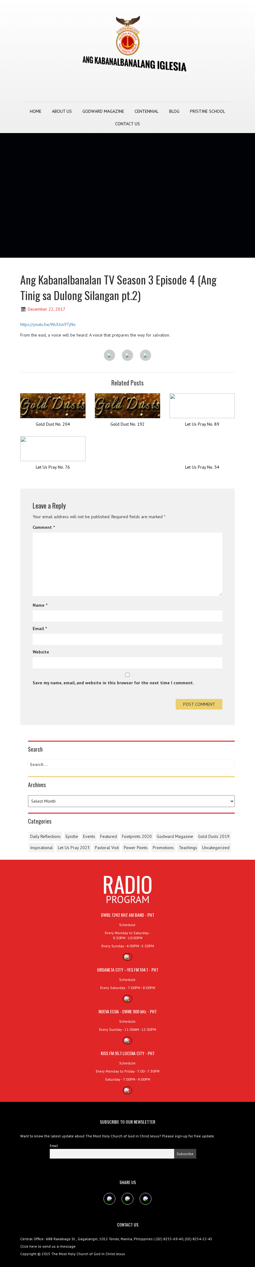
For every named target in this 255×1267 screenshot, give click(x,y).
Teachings (188, 847)
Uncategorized (216, 847)
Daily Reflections (45, 836)
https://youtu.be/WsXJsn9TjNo (48, 324)
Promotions (163, 847)
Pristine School (207, 111)
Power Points (136, 847)
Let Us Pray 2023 (74, 847)
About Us (62, 111)
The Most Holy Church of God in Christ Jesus (88, 1253)
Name (40, 605)
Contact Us (127, 124)
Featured (108, 836)
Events (89, 836)
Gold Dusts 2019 (214, 836)
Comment (44, 527)
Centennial (147, 111)
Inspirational (41, 847)
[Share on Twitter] (127, 355)
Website (41, 652)
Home (35, 111)
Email (40, 628)
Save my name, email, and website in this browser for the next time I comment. (113, 683)
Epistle (72, 836)
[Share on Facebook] (109, 355)
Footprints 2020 (137, 836)
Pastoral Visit (107, 847)
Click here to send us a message (48, 1246)
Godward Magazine (103, 111)
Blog (174, 111)
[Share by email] (145, 355)
